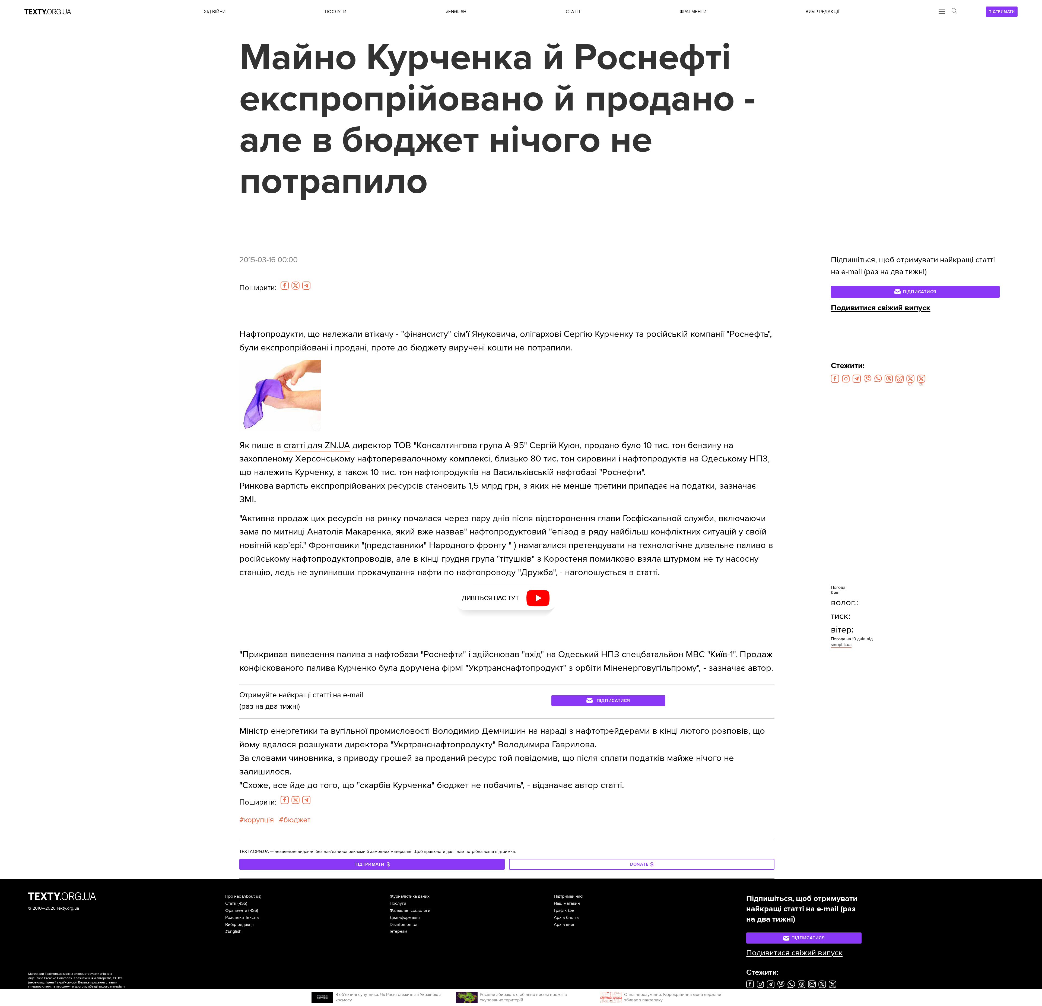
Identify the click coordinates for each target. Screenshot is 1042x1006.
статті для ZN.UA (317, 445)
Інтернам (398, 931)
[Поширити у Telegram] (306, 285)
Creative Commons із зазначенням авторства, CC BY (83, 978)
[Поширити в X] (295, 285)
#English (233, 931)
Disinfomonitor (404, 924)
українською (66, 982)
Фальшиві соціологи (410, 910)
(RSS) (242, 903)
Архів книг (564, 924)
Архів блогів (566, 917)
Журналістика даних (410, 896)
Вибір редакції (239, 924)
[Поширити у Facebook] (285, 285)
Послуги (398, 903)
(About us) (251, 896)
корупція (259, 819)
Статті (230, 903)
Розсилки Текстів (242, 917)
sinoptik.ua (841, 644)
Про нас (233, 896)
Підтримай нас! (568, 896)
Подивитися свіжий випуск (880, 308)
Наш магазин (567, 903)
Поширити (257, 287)
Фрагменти (236, 910)
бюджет (297, 819)
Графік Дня (565, 910)
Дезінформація (405, 917)
